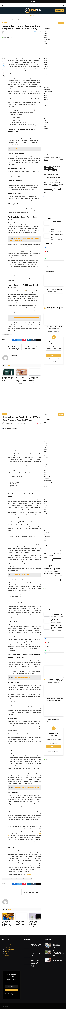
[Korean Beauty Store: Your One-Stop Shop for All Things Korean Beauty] (21, 46)
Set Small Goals (15, 483)
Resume (11, 488)
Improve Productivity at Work (26, 878)
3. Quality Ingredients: (16, 117)
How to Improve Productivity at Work (10, 878)
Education (46, 54)
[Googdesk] (33, 10)
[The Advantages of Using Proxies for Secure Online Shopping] (35, 916)
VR (44, 143)
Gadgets (45, 68)
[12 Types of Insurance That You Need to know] (47, 223)
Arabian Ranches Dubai (55, 157)
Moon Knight (13, 355)
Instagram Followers (48, 182)
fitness (46, 177)
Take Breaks (14, 485)
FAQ (6, 953)
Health (28, 5)
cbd (54, 162)
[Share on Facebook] (33, 32)
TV (44, 139)
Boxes (56, 159)
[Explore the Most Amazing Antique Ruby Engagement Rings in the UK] (21, 372)
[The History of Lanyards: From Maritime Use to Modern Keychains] (8, 916)
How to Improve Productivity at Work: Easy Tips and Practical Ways (12, 348)
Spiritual (45, 124)
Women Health (47, 145)
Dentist (53, 170)
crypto (45, 164)
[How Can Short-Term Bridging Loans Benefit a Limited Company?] (21, 916)
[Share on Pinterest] (37, 32)
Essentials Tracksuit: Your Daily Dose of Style (7, 379)
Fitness (45, 64)
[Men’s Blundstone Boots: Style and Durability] (35, 372)
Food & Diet (46, 66)
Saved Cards (7, 957)
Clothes (45, 41)
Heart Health (46, 87)
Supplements (46, 128)
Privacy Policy (56, 360)
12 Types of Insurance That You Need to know (56, 222)
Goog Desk (28, 874)
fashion (56, 174)
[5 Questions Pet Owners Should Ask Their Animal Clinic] (48, 960)
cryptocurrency (51, 164)
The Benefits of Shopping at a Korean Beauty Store (21, 112)
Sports (45, 126)
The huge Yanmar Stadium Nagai (11, 891)
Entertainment (47, 56)
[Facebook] (3, 62)
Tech (20, 5)
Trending (45, 136)
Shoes (45, 120)
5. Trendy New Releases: (17, 120)
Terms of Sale (8, 945)
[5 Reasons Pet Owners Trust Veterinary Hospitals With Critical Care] (48, 952)
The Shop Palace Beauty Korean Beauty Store (20, 122)
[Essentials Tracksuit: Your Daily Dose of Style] (8, 372)
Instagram (56, 180)
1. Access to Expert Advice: (16, 114)
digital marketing (59, 170)
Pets (45, 112)
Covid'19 (45, 43)
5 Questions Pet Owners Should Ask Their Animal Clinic (57, 960)
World (45, 149)
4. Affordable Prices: (16, 118)
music (45, 186)
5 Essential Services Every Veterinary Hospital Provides (57, 945)
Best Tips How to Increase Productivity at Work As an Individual (24, 480)
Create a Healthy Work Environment (18, 475)
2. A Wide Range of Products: (18, 115)
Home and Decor (36, 5)
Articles (45, 159)
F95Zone (52, 174)
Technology (46, 132)
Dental (54, 168)
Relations (46, 118)
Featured (45, 60)
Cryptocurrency (47, 45)
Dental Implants (47, 170)
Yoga (45, 192)
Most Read (46, 103)
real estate (54, 186)
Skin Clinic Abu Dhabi (47, 188)
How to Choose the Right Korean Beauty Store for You (21, 124)
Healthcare (46, 180)
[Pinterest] (3, 72)
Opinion (45, 110)
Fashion (49, 5)
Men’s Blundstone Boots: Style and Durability (33, 379)
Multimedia (46, 105)
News (23, 5)
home (51, 180)
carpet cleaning (48, 162)
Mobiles (45, 101)
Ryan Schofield (50, 291)
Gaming (45, 72)
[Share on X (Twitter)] (35, 32)
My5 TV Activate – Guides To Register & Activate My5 (57, 236)
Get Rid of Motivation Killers (17, 476)
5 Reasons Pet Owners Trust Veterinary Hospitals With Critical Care (58, 953)
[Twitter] (3, 65)
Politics (45, 114)
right (24, 290)
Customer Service (9, 947)
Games (45, 70)
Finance (45, 62)
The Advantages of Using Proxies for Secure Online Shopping (34, 924)
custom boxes (48, 166)
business (61, 159)
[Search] (63, 5)
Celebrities (46, 35)
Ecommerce (46, 52)
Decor (45, 47)
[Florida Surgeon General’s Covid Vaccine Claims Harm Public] (54, 300)
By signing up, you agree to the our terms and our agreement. (54, 360)
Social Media (46, 122)
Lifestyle (43, 5)
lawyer (50, 184)
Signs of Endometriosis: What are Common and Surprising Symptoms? (55, 328)
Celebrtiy (45, 37)
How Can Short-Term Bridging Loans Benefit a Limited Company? (21, 924)
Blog (12, 19)
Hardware (46, 76)
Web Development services (57, 190)
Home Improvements (48, 91)
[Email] (3, 75)
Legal (45, 93)
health (58, 177)
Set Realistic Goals (15, 478)
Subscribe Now (59, 10)
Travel (45, 134)
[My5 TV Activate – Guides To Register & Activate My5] (47, 236)
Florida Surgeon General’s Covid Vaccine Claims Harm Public (55, 308)
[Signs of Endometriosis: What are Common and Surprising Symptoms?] (54, 319)
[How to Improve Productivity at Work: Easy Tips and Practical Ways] (21, 437)
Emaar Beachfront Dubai (53, 172)
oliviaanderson (9, 423)
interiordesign (58, 182)
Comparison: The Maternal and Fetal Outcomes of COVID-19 (55, 288)
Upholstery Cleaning (47, 190)
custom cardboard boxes (57, 166)
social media (54, 188)
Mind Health (46, 99)
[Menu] (2, 5)
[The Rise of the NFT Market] (47, 229)
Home (10, 5)
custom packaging (48, 168)
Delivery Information (9, 949)
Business (15, 5)
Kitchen (45, 184)
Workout (45, 147)
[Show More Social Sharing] (40, 32)
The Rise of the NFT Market (55, 228)
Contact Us (56, 5)
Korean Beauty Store (7, 334)
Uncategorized (47, 141)
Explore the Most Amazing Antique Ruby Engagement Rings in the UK (21, 379)
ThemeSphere (5, 1006)
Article (45, 31)
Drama (45, 50)
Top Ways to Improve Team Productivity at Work (20, 472)
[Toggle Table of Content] (32, 110)
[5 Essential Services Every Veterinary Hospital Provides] (48, 945)
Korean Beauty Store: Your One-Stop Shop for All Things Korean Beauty (31, 892)
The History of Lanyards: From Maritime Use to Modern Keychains (7, 924)
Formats (52, 177)
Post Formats (46, 116)
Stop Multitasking (15, 482)
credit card (59, 162)
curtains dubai (58, 164)
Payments (7, 951)
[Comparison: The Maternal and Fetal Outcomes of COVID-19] (54, 280)
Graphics (45, 74)
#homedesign (46, 157)
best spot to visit (51, 159)
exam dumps (46, 174)
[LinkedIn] (3, 68)
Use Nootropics (15, 486)
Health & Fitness (47, 85)
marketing (61, 184)
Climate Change (47, 39)
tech (59, 188)
